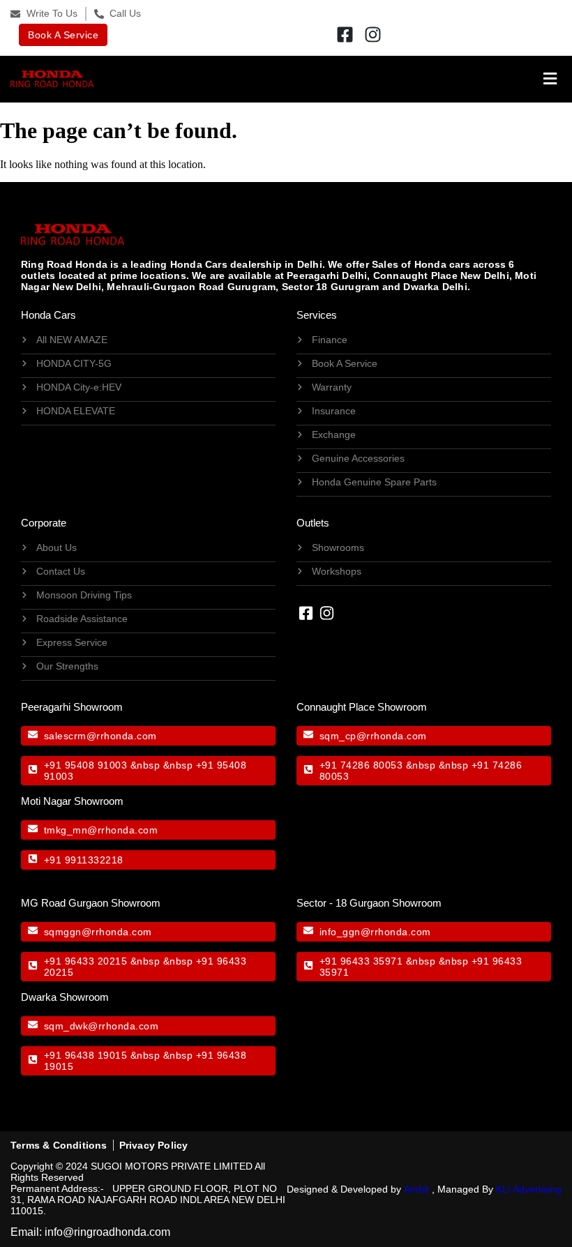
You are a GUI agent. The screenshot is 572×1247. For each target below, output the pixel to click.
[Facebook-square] (345, 35)
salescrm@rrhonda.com (100, 735)
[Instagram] (373, 35)
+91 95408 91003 (86, 765)
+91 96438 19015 (86, 1055)
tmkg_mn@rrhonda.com (101, 830)
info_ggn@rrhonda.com (375, 931)
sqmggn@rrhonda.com (98, 931)
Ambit (416, 1189)
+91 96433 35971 (361, 961)
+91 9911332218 (83, 860)
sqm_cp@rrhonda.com (373, 735)
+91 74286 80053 (361, 765)
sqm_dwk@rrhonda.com (101, 1025)
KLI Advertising (529, 1189)
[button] (327, 79)
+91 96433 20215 (86, 961)
